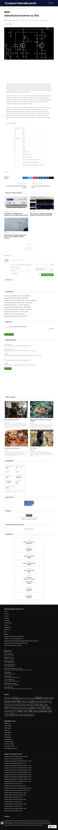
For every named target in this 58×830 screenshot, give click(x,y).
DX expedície (10, 291)
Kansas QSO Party (8, 687)
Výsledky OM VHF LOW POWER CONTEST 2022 (15, 799)
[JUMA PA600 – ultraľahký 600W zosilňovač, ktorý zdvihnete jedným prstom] (16, 203)
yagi (26, 715)
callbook (28, 698)
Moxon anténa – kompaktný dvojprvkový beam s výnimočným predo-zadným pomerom (15, 236)
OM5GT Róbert (7, 725)
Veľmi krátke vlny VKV (9, 349)
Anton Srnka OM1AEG (29, 589)
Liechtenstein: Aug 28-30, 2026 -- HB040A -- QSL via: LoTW (18, 309)
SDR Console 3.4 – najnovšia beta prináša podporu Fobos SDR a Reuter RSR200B (41, 214)
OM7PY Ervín (7, 730)
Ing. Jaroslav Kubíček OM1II (29, 571)
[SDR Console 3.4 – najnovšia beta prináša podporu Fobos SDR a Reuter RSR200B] (42, 203)
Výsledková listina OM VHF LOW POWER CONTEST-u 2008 (17, 767)
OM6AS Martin (7, 728)
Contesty (9, 651)
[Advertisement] (29, 72)
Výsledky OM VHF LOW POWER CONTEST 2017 (15, 785)
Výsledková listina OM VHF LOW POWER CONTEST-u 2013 (17, 776)
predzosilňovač (26, 708)
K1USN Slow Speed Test (9, 664)
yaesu (21, 715)
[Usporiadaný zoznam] (19, 265)
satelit (20, 711)
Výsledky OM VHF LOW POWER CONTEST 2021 (15, 795)
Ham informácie (7, 622)
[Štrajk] (17, 265)
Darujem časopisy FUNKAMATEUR (17, 326)
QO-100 (38, 708)
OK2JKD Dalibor (7, 739)
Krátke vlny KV (8, 344)
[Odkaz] (27, 265)
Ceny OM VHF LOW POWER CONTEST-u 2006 (15, 763)
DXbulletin (6, 629)
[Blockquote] (23, 265)
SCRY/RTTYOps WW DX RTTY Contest (13, 668)
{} (29, 264)
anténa (15, 698)
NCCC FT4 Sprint (8, 653)
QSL (48, 708)
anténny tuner (22, 698)
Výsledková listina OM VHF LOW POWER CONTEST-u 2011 (17, 772)
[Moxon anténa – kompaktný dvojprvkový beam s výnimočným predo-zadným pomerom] (16, 224)
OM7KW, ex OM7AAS (9, 743)
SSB (30, 711)
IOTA (6, 705)
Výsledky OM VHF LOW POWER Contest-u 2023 (15, 804)
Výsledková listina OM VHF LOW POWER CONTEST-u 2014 (17, 779)
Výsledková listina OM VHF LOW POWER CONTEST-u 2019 (17, 788)
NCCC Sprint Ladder (9, 661)
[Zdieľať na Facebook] (5, 24)
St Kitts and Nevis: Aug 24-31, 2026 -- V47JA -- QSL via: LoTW (18, 302)
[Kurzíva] (13, 265)
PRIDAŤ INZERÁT (9, 334)
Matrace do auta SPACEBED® (29, 519)
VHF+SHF (6, 613)
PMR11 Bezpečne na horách (10, 748)
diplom (23, 702)
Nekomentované (36, 20)
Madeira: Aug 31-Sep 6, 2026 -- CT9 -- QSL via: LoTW (16, 311)
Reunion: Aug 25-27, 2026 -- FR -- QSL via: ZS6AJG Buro (16, 305)
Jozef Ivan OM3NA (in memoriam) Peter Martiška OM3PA (29, 580)
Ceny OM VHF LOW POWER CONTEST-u (13, 758)
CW (18, 702)
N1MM (46, 705)
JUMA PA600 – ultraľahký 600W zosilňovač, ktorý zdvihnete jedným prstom (16, 214)
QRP (5, 631)
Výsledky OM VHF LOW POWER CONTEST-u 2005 (15, 756)
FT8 (45, 702)
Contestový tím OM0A (9, 746)
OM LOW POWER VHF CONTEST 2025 (13, 810)
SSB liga (36, 711)
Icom (49, 702)
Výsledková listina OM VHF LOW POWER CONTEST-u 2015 (17, 781)
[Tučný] (12, 265)
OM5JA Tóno (7, 734)
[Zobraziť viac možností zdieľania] (12, 24)
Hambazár (6, 618)
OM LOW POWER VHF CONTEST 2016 (13, 783)
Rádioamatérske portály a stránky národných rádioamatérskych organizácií (21, 640)
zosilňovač (31, 715)
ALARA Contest (8, 676)
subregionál (43, 711)
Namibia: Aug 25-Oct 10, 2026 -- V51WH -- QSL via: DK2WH (17, 307)
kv (32, 705)
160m (9, 698)
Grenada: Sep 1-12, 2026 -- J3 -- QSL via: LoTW (14, 314)
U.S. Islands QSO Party (9, 679)
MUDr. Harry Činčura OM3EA (29, 557)
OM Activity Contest (16, 708)
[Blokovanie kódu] (25, 265)
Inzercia (6, 363)
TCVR (7, 715)
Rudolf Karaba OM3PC (29, 549)
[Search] (49, 3)
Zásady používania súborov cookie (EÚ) (13, 645)
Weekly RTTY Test (8, 657)
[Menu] (52, 3)
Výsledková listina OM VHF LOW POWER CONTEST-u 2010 (17, 770)
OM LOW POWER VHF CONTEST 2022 (13, 797)
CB (32, 698)
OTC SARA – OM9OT (9, 741)
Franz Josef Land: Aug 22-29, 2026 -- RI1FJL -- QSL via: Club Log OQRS (20, 300)
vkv (12, 714)
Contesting (6, 620)
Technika (6, 211)
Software (32, 211)
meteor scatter (39, 705)
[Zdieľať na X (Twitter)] (8, 24)
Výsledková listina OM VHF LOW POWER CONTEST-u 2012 (17, 774)
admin (10, 20)
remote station (8, 711)
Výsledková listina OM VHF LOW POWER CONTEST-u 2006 (17, 761)
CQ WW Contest (10, 702)
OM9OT (7, 708)
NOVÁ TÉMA (8, 368)
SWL (50, 711)
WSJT (17, 715)
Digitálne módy (7, 627)
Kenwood (18, 705)
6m (6, 698)
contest (38, 698)
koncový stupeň (26, 705)
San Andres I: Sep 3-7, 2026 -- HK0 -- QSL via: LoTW (15, 316)
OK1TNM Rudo (7, 737)
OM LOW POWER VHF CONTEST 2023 (13, 801)
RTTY (14, 711)
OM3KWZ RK (7, 723)
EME (41, 702)
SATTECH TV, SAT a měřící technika (29, 517)
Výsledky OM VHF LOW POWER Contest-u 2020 (15, 792)
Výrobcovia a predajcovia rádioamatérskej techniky (15, 643)
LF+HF (5, 611)
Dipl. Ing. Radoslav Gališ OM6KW (29, 564)
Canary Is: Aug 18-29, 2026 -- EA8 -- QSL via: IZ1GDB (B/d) (17, 295)
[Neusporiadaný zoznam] (21, 265)
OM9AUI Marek (7, 732)
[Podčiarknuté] (15, 265)
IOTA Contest (12, 705)
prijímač (6, 172)
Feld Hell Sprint (7, 672)
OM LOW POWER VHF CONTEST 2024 (13, 806)
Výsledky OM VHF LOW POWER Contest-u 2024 (15, 808)
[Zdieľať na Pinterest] (10, 24)
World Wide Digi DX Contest (10, 683)
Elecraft (37, 702)
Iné (5, 358)
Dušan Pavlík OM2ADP (29, 596)
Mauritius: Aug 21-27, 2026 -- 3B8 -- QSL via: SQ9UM (16, 298)
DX (32, 702)
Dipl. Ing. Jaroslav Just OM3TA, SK (29, 542)
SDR (25, 711)
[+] (31, 264)
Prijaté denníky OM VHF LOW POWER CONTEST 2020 (16, 790)
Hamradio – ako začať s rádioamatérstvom (13, 638)
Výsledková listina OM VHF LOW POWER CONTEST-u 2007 (17, 765)
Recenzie (6, 634)
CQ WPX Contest (48, 698)
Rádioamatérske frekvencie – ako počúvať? (14, 636)
